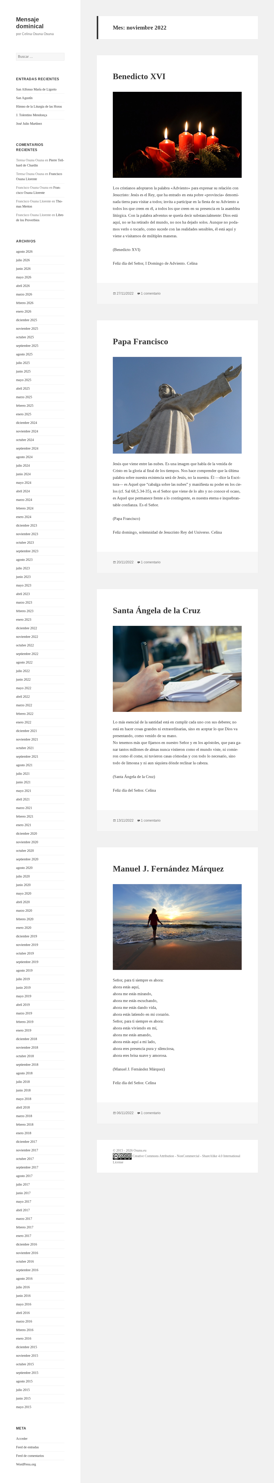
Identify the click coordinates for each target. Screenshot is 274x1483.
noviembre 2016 (27, 1253)
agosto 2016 (24, 1278)
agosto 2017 (24, 1176)
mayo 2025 (23, 380)
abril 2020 (23, 902)
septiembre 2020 (27, 859)
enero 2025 (23, 414)
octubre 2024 (25, 440)
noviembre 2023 (27, 534)
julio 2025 (23, 363)
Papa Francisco (140, 341)
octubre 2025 (25, 337)
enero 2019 (23, 1030)
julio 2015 (23, 1390)
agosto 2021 (24, 765)
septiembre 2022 (27, 654)
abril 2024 (23, 491)
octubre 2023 (25, 542)
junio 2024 (23, 474)
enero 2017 (23, 1236)
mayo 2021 (23, 791)
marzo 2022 (24, 705)
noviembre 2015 (27, 1355)
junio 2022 (23, 679)
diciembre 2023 (26, 525)
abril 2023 (23, 594)
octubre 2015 (25, 1364)
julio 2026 (23, 260)
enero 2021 (23, 825)
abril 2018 (23, 1107)
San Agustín (24, 98)
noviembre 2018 (27, 1047)
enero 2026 (23, 311)
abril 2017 (23, 1210)
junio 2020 (23, 885)
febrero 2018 (24, 1124)
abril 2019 (23, 1004)
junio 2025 (23, 371)
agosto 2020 (24, 868)
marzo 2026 (24, 294)
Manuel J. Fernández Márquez (168, 868)
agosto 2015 (24, 1381)
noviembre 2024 (27, 431)
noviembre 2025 (27, 328)
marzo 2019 (24, 1013)
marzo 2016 (24, 1321)
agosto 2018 (24, 1073)
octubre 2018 (25, 1056)
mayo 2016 (23, 1304)
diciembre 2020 (26, 833)
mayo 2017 (23, 1201)
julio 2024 (23, 465)
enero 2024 (23, 517)
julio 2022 (23, 671)
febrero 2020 (24, 919)
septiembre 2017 (27, 1167)
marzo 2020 (24, 910)
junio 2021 (23, 782)
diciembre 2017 (26, 1141)
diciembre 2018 (26, 1039)
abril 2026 (23, 286)
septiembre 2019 (27, 962)
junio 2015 (23, 1398)
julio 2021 (23, 773)
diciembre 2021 (26, 731)
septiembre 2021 (27, 756)
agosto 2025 (24, 354)
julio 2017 (23, 1184)
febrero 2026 (24, 303)
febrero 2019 (24, 1022)
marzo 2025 (24, 397)
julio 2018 (23, 1082)
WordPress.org (26, 1464)
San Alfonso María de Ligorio (36, 89)
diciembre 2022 (26, 628)
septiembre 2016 (27, 1270)
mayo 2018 (23, 1099)
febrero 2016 (24, 1330)
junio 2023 (23, 577)
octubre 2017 (25, 1159)
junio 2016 (23, 1295)
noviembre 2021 (27, 739)
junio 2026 (23, 268)
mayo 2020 (23, 893)
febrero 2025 (24, 405)
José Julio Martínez (29, 123)
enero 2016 (23, 1338)
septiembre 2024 (27, 448)
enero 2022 (23, 722)
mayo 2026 (23, 277)
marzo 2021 (24, 808)
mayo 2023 (23, 585)
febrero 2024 (24, 508)
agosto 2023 (24, 559)
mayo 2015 (23, 1407)
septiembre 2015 (27, 1373)
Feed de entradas (27, 1447)
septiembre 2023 (27, 551)
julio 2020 (23, 876)
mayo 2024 (23, 482)
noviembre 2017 (27, 1150)
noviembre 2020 (27, 842)
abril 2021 (23, 799)
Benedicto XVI (139, 76)
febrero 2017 (24, 1227)
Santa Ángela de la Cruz (156, 610)
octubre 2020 (25, 850)
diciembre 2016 (26, 1244)
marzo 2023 (24, 602)
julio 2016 (23, 1287)
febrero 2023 (24, 611)
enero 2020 (23, 927)
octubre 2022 (25, 645)
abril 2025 (23, 388)
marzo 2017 (24, 1218)
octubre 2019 (25, 953)
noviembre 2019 (27, 945)
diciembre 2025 (26, 320)
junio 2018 (23, 1090)
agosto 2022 (24, 662)
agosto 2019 (24, 970)
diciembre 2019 (26, 936)
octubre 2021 (25, 748)
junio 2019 (23, 987)
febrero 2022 (24, 714)
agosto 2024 (24, 457)
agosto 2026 (24, 251)
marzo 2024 (24, 500)
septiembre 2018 (27, 1064)
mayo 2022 (23, 688)
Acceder (21, 1438)
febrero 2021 (24, 816)
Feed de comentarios (30, 1456)
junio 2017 (23, 1193)
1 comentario (151, 293)
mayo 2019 (23, 996)
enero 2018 (23, 1133)
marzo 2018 (24, 1116)
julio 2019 (23, 979)
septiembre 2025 (27, 345)
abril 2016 (23, 1313)
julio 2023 (23, 568)
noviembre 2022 (27, 636)
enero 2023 (23, 619)
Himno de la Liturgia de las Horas (39, 106)
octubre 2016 (25, 1261)
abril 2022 (23, 696)
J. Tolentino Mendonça (31, 115)
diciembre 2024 (26, 423)
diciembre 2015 (26, 1347)
